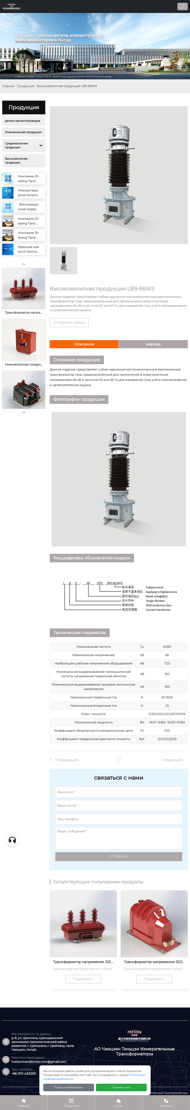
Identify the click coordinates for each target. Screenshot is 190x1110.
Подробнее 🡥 (83, 979)
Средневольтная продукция (16, 145)
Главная (8, 86)
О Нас (119, 1103)
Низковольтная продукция (23, 132)
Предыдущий (66, 759)
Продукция (25, 86)
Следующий (172, 759)
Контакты (166, 1103)
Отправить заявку (69, 322)
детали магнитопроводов (22, 121)
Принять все (121, 1087)
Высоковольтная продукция (16, 160)
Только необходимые (68, 1087)
